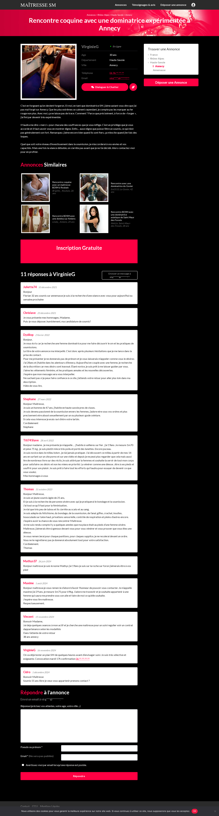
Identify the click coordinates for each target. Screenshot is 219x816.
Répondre (79, 776)
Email (37, 755)
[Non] (215, 811)
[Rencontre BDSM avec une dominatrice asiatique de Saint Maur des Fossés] (93, 218)
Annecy (128, 15)
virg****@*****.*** (119, 78)
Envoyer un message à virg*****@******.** (120, 275)
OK (194, 811)
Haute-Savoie (117, 15)
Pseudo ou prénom (31, 747)
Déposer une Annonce (171, 82)
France (154, 54)
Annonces (121, 4)
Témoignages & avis (143, 4)
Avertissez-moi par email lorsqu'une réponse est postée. (56, 764)
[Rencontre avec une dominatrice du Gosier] (93, 187)
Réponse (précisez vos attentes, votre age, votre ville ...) (50, 705)
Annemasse (159, 70)
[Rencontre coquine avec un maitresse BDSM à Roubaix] (35, 187)
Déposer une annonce (173, 4)
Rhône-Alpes (103, 15)
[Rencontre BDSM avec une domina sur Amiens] (35, 218)
